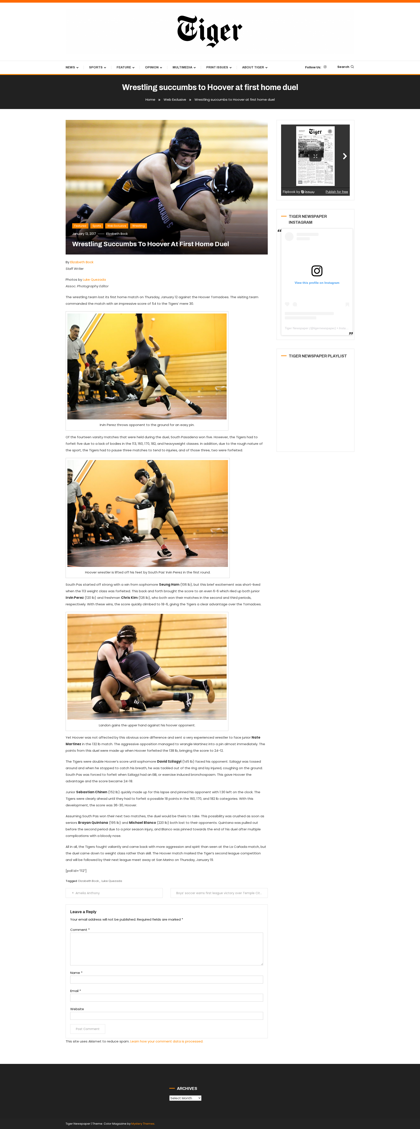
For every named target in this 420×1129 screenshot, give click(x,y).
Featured (80, 226)
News (70, 67)
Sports (96, 67)
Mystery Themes (142, 1124)
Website (77, 1009)
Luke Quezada (94, 279)
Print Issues (217, 67)
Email (75, 991)
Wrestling (138, 226)
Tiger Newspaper (296, 328)
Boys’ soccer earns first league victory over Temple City (219, 893)
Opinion (152, 67)
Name (76, 972)
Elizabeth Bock (117, 234)
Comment (80, 929)
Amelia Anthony (87, 893)
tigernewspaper (324, 328)
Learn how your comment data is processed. (166, 1041)
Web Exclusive (116, 226)
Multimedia (182, 67)
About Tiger (253, 67)
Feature (124, 67)
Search (343, 67)
